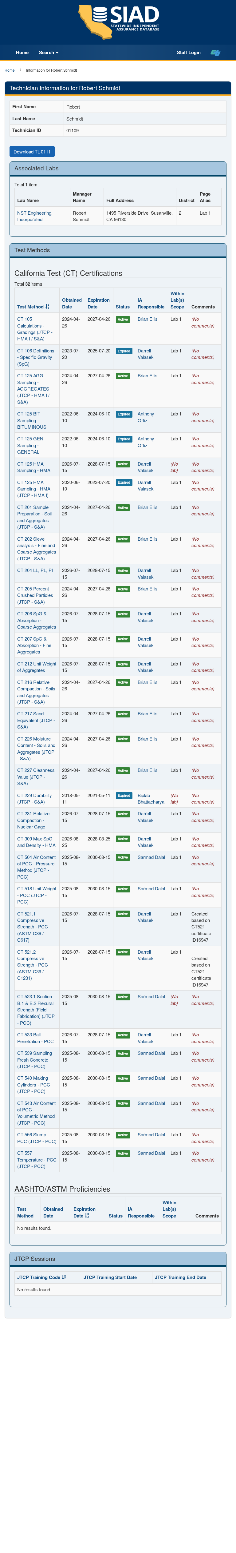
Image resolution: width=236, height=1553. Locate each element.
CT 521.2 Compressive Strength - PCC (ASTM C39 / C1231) (32, 964)
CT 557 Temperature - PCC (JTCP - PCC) (37, 1159)
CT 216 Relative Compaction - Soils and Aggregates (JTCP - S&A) (36, 692)
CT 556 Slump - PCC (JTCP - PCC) (37, 1137)
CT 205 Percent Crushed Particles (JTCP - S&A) (35, 595)
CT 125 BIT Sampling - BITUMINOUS (31, 420)
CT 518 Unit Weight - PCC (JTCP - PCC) (36, 895)
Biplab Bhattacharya (151, 798)
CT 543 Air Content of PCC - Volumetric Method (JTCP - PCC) (36, 1113)
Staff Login (189, 52)
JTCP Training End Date (180, 1277)
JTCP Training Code (38, 1277)
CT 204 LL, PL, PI (35, 570)
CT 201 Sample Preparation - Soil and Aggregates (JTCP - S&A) (34, 517)
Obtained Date (72, 303)
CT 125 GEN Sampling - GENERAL (30, 445)
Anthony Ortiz (146, 416)
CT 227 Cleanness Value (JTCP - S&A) (36, 776)
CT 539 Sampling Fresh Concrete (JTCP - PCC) (34, 1059)
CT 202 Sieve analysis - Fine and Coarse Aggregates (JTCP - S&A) (36, 548)
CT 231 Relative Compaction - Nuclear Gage (33, 820)
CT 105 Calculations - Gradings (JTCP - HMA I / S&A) (35, 329)
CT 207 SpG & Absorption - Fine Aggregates (34, 645)
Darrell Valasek (146, 353)
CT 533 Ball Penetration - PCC (35, 1037)
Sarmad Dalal (151, 857)
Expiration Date (99, 303)
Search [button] (47, 52)
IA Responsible (151, 303)
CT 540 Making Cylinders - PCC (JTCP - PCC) (33, 1084)
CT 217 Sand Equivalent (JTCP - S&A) (36, 720)
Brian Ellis (148, 319)
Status (123, 306)
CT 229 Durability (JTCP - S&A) (34, 798)
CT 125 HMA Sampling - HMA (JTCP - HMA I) (33, 488)
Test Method (30, 306)
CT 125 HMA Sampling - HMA (33, 466)
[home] (215, 52)
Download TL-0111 (32, 151)
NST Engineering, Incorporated (35, 215)
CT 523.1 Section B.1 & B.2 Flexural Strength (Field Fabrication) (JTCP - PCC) (36, 1009)
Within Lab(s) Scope (177, 300)
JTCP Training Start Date (110, 1277)
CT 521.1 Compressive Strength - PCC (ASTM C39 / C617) (32, 926)
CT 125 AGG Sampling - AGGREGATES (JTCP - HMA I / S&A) (33, 388)
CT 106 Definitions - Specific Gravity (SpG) (35, 357)
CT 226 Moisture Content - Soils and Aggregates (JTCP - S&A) (36, 748)
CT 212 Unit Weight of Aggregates (36, 666)
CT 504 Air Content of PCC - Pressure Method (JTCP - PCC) (36, 867)
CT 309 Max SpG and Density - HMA (36, 841)
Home (22, 52)
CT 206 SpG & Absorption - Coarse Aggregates (36, 620)
